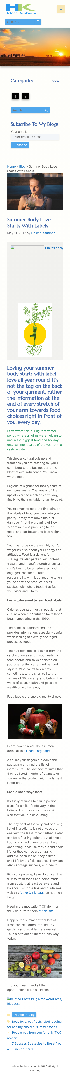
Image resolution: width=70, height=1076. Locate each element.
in (25, 96)
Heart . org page (38, 751)
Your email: (19, 131)
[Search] (38, 22)
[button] (4, 47)
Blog (22, 166)
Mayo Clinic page (32, 892)
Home (11, 166)
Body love (19, 1021)
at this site (46, 911)
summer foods (46, 1027)
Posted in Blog (24, 1015)
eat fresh (34, 1021)
